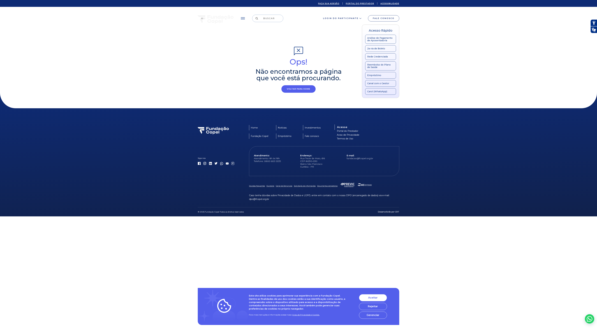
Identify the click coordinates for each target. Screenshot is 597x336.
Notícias (282, 127)
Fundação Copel (259, 136)
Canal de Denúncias (284, 186)
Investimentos (313, 127)
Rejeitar (373, 306)
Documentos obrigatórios (327, 186)
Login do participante (341, 18)
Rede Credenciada (377, 56)
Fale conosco (383, 18)
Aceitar (373, 297)
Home (254, 127)
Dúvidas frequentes (257, 186)
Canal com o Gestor (378, 83)
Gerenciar (373, 315)
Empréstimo (374, 75)
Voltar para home (298, 89)
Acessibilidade (389, 3)
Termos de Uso (345, 138)
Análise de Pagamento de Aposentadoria (380, 39)
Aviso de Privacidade (348, 134)
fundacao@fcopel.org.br (360, 158)
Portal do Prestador (347, 131)
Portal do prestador (360, 3)
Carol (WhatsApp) (377, 91)
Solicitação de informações (305, 186)
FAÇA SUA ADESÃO (328, 3)
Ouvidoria (270, 186)
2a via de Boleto (376, 48)
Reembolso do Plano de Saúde (379, 66)
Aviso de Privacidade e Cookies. (306, 315)
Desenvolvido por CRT (388, 212)
